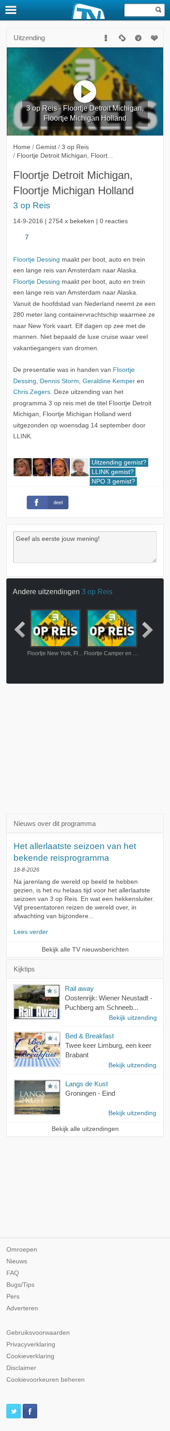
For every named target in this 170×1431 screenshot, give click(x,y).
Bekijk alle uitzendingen (85, 1129)
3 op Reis (31, 205)
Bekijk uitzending (133, 1017)
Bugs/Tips (20, 1284)
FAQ (12, 1273)
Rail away (79, 988)
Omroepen (21, 1249)
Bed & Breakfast (89, 1036)
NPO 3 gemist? (113, 481)
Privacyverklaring (30, 1344)
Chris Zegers (31, 392)
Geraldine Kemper (109, 381)
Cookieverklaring (30, 1356)
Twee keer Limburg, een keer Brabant (108, 1050)
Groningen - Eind (90, 1093)
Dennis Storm (59, 381)
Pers (12, 1296)
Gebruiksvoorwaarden (38, 1332)
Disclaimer (21, 1368)
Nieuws (16, 1261)
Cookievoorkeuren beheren (45, 1379)
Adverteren (22, 1308)
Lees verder (31, 932)
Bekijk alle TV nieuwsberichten (85, 949)
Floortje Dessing (36, 259)
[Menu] (11, 10)
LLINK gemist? (113, 472)
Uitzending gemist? (119, 462)
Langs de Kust (86, 1084)
